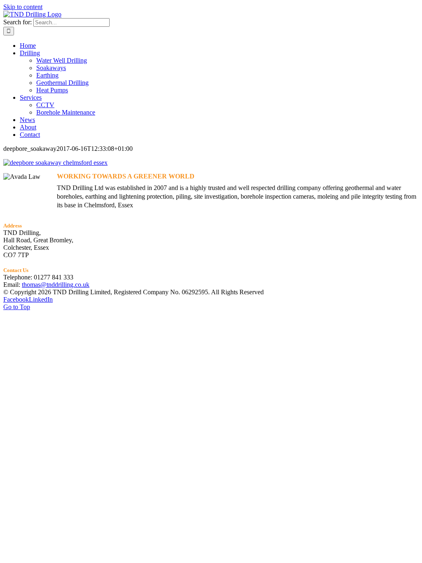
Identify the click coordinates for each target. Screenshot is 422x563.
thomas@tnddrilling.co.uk (55, 284)
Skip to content (22, 6)
